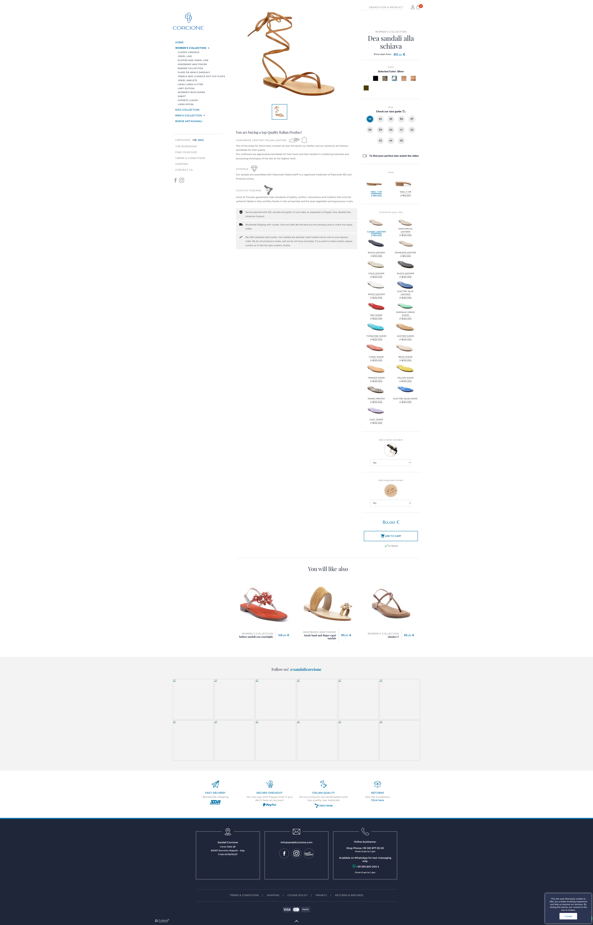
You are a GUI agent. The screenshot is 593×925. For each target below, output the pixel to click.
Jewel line (185, 56)
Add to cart (391, 536)
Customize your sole (391, 212)
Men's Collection (188, 115)
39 (380, 129)
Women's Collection (190, 48)
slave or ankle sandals (194, 72)
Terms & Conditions (190, 158)
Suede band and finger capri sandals (320, 637)
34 (380, 118)
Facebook (175, 180)
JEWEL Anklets (187, 80)
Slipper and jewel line (193, 60)
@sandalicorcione (306, 669)
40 (391, 129)
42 (411, 129)
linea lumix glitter (190, 84)
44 (390, 140)
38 (369, 129)
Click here (377, 800)
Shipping (181, 164)
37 (411, 118)
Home (179, 42)
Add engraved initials (391, 480)
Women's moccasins (191, 92)
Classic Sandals (189, 52)
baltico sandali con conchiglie (256, 636)
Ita (195, 140)
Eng (201, 140)
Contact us (184, 169)
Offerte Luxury (188, 100)
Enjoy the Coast (187, 180)
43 (380, 140)
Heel (391, 172)
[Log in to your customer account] (413, 7)
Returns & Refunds (349, 895)
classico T (393, 636)
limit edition (186, 88)
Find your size (186, 152)
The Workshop (186, 146)
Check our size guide (389, 111)
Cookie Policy (297, 895)
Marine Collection (190, 68)
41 (401, 129)
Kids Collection (187, 109)
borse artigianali (188, 121)
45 (401, 140)
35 (390, 118)
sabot (182, 96)
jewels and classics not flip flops (201, 76)
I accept (568, 916)
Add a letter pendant (391, 439)
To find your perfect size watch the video (394, 155)
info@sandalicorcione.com (296, 842)
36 (401, 118)
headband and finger (192, 64)
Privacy (321, 895)
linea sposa (186, 104)
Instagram (181, 180)
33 (369, 118)
